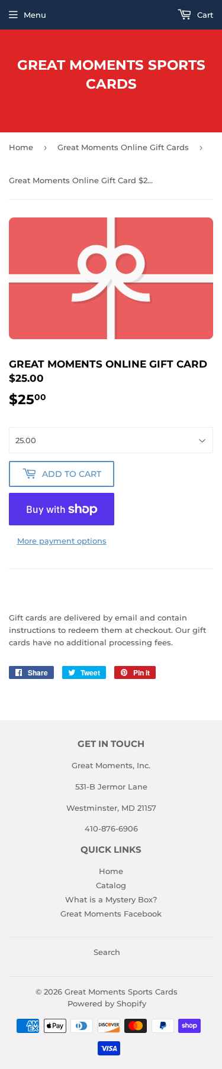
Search (107, 952)
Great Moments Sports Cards (111, 74)
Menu (35, 15)
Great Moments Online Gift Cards (123, 147)
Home (21, 147)
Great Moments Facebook (111, 913)
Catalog (111, 885)
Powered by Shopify (106, 1003)
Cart (204, 15)
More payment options (62, 540)
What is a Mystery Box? (111, 899)
